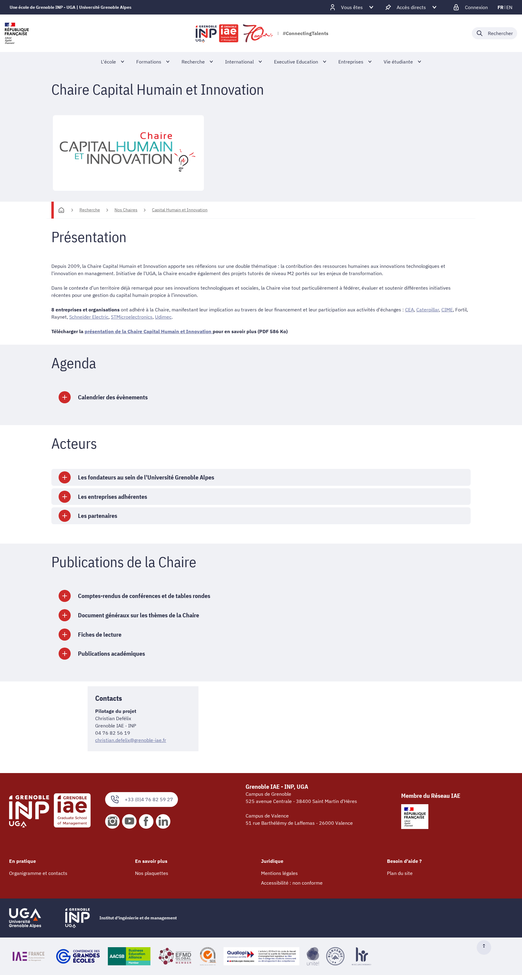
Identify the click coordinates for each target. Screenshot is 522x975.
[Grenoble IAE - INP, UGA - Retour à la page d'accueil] (235, 33)
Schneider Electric (88, 317)
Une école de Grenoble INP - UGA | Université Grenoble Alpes (70, 7)
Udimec (163, 317)
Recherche (89, 210)
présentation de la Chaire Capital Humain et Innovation (149, 331)
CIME (447, 310)
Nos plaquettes (151, 873)
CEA (409, 310)
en (509, 7)
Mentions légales (279, 873)
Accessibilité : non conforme (292, 883)
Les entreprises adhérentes (112, 496)
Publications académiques (111, 653)
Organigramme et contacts (38, 873)
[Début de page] (486, 947)
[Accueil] (61, 210)
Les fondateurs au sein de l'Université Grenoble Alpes (146, 477)
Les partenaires (97, 516)
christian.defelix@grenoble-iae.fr (130, 740)
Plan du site (400, 873)
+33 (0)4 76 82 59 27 (149, 799)
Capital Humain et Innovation (180, 210)
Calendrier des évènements (113, 397)
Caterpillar (427, 310)
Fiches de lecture (99, 634)
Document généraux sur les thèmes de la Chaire (138, 615)
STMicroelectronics (132, 317)
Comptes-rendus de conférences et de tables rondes (144, 596)
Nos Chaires (125, 210)
